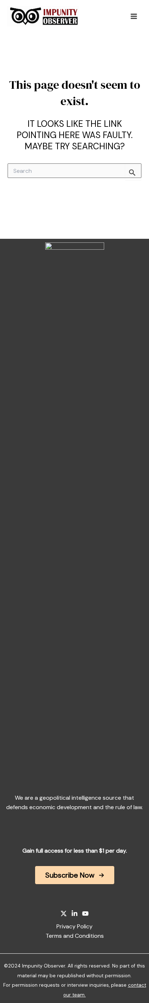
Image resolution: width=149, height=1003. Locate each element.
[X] (63, 913)
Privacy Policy (74, 926)
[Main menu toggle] (134, 16)
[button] (75, 875)
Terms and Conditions (75, 936)
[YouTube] (85, 913)
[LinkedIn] (74, 913)
